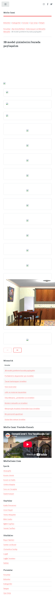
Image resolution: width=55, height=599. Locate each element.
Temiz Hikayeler (9, 514)
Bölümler (6, 23)
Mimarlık (6, 32)
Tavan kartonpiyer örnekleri (15, 381)
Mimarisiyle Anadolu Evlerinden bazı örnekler (22, 408)
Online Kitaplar (9, 484)
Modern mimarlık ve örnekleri (16, 403)
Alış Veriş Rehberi (18, 29)
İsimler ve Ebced (9, 545)
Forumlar (6, 29)
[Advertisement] (23, 66)
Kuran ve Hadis (9, 480)
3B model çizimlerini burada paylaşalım (20, 370)
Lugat (5, 554)
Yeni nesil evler (10, 387)
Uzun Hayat (8, 510)
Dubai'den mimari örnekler (15, 419)
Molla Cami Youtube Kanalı (18, 427)
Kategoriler (16, 23)
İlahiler (6, 563)
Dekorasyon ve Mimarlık (35, 29)
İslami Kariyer (8, 494)
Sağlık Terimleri (9, 558)
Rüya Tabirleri (8, 540)
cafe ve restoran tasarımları (15, 392)
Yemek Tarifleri (9, 528)
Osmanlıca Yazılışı (10, 549)
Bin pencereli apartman (14, 414)
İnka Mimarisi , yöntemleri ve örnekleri (19, 398)
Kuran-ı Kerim (8, 475)
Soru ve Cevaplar (10, 489)
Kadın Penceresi (9, 505)
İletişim (42, 23)
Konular (25, 23)
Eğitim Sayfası (8, 524)
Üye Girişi (33, 23)
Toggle (5, 5)
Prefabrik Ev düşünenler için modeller (19, 376)
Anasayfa (7, 471)
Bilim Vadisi (7, 519)
